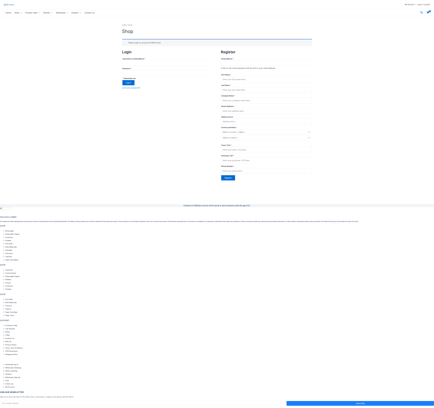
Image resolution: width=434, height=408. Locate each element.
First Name (226, 75)
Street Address (228, 106)
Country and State (229, 127)
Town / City (226, 145)
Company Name (228, 96)
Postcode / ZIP (227, 156)
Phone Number (227, 166)
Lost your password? (131, 88)
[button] (421, 13)
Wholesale (60, 13)
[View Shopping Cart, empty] (427, 12)
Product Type (31, 13)
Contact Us (90, 13)
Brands (46, 13)
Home (8, 13)
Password (130, 68)
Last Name (226, 85)
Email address (231, 58)
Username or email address (137, 58)
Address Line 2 (227, 117)
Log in (128, 83)
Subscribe (360, 403)
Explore (75, 13)
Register (228, 178)
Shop (16, 13)
